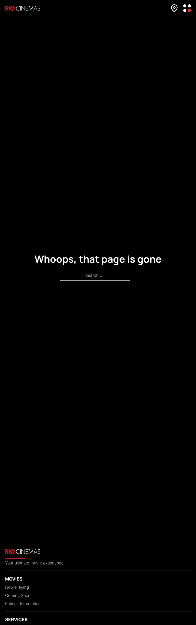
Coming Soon (17, 595)
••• (187, 8)
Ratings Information (23, 603)
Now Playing (17, 587)
